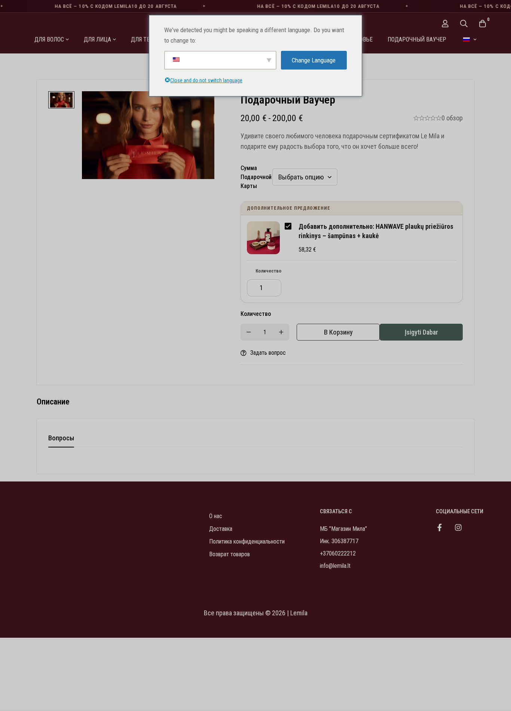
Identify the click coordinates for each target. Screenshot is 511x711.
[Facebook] (439, 527)
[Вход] (445, 23)
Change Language (314, 60)
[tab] (61, 438)
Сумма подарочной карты (256, 177)
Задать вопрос (268, 352)
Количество (268, 271)
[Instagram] (458, 527)
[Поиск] (464, 23)
